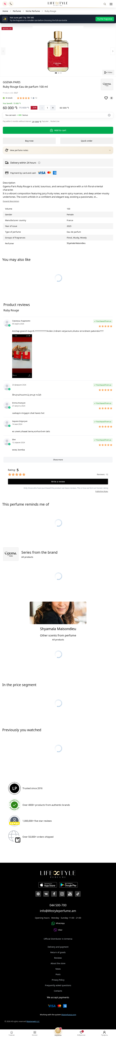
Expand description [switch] (11, 201)
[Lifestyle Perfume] (58, 4)
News (58, 968)
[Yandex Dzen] (78, 894)
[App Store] (47, 885)
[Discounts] (5, 3)
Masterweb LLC (32, 1021)
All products (27, 557)
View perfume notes (19, 150)
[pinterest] (38, 894)
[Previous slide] (3, 51)
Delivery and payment (58, 946)
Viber (60, 930)
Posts (58, 974)
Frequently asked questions (58, 985)
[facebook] (54, 894)
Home (5, 11)
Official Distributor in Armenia (58, 938)
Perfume (17, 11)
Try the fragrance (104, 19)
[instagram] (62, 894)
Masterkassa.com (68, 1014)
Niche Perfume (33, 11)
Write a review (58, 481)
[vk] (46, 894)
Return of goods (58, 952)
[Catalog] (111, 4)
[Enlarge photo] (58, 51)
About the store (58, 963)
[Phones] (11, 3)
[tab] (56, 72)
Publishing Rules (101, 491)
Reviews (58, 957)
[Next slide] (112, 51)
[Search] (105, 4)
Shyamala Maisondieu (76, 243)
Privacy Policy (58, 979)
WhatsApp (60, 923)
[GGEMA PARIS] (107, 84)
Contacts (58, 990)
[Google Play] (68, 885)
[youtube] (70, 894)
